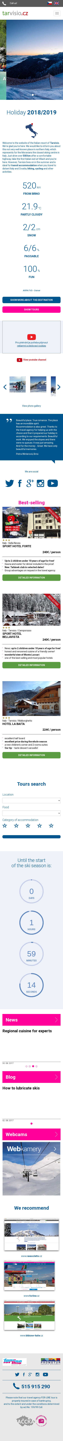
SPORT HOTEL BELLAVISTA (12, 635)
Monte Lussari (31, 80)
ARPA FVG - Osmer (31, 290)
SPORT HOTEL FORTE (16, 546)
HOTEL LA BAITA (13, 724)
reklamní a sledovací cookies (31, 346)
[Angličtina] (57, 2)
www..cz (31, 1256)
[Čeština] (50, 2)
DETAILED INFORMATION (31, 577)
